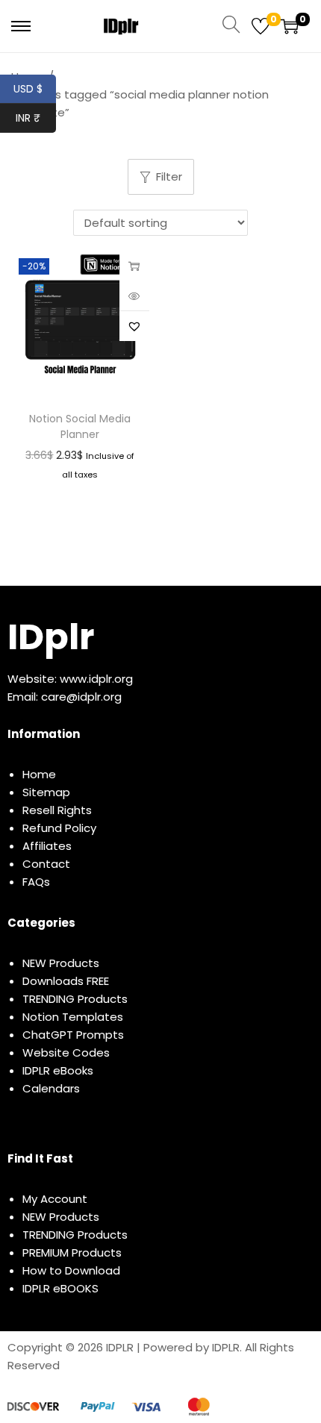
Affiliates (47, 846)
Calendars (51, 1088)
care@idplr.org (81, 696)
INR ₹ (36, 117)
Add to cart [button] (134, 266)
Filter (169, 176)
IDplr (50, 637)
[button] (134, 326)
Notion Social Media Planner (80, 426)
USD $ (34, 88)
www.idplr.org (96, 679)
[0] (260, 26)
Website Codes (66, 1052)
